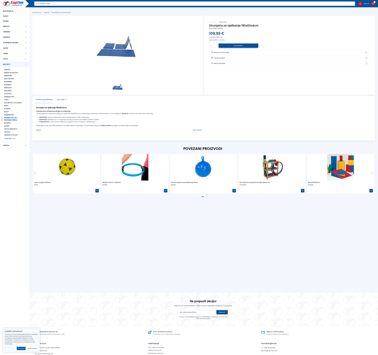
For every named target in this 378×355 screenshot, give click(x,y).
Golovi (7, 70)
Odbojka (8, 88)
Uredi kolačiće (32, 348)
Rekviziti (46, 13)
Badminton (9, 115)
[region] (15, 178)
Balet (6, 112)
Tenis (6, 100)
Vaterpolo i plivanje (13, 103)
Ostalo (7, 132)
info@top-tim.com (270, 351)
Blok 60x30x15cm (314, 182)
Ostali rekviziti (10, 129)
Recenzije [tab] (62, 99)
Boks (6, 106)
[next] (373, 173)
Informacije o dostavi (155, 353)
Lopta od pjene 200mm (42, 182)
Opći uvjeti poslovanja (156, 347)
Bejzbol (7, 123)
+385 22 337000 (269, 348)
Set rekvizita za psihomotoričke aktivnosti (254, 182)
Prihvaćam (21, 348)
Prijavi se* (222, 312)
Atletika (7, 94)
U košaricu (239, 46)
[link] (15, 11)
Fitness (7, 109)
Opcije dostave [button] (219, 58)
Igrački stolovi (11, 135)
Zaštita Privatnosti (154, 350)
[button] (363, 4)
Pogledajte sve (9, 138)
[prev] (34, 173)
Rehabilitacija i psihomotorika (10, 119)
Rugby (6, 126)
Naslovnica (37, 13)
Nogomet (8, 82)
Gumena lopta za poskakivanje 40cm (184, 182)
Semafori (8, 76)
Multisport (9, 79)
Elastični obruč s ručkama (111, 182)
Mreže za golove (11, 73)
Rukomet (8, 91)
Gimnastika (9, 97)
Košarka (8, 85)
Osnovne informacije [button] (221, 53)
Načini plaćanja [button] (219, 63)
